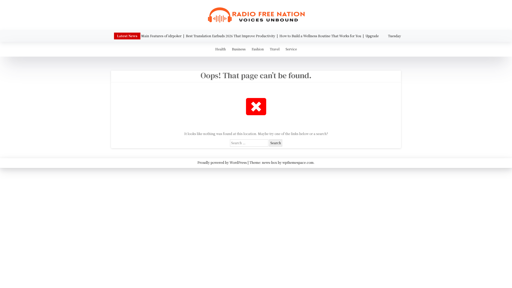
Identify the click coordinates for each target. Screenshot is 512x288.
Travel (275, 49)
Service (291, 49)
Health (220, 49)
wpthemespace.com (298, 162)
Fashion (258, 49)
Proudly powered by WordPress (222, 162)
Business (239, 49)
